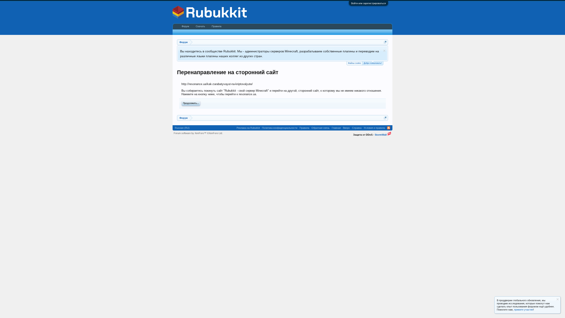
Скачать (200, 26)
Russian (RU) (182, 128)
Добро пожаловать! (373, 63)
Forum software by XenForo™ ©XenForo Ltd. (198, 133)
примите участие (523, 309)
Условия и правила (374, 128)
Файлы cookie (354, 63)
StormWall (381, 134)
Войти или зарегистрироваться (368, 3)
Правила (216, 26)
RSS (388, 127)
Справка (357, 128)
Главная (336, 128)
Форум (185, 26)
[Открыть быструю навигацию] (385, 42)
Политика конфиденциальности (279, 128)
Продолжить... (191, 103)
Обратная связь (320, 128)
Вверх (346, 128)
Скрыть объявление (384, 50)
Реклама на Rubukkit (248, 128)
